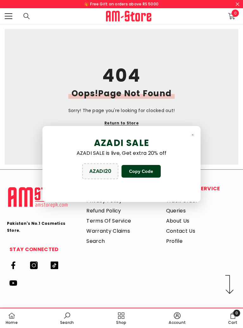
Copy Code (141, 171)
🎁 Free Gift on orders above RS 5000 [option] (121, 4)
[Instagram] (34, 265)
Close (237, 4)
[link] (66, 318)
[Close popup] (193, 135)
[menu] (8, 16)
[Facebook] (13, 265)
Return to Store (121, 123)
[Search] (26, 16)
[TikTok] (54, 265)
